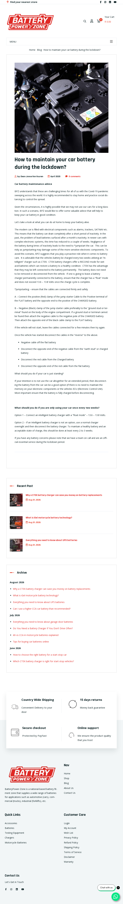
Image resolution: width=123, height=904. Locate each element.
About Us (69, 788)
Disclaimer (69, 856)
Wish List (68, 832)
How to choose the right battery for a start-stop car (40, 654)
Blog (39, 49)
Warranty (68, 861)
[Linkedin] (110, 2)
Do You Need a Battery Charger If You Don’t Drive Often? (43, 628)
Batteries (9, 828)
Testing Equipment (14, 832)
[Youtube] (115, 2)
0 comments (75, 176)
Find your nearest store (23, 2)
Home (32, 49)
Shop (66, 778)
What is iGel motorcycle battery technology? (49, 517)
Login (67, 823)
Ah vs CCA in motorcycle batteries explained (35, 635)
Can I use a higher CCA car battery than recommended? (41, 608)
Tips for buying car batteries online (31, 641)
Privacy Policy (71, 837)
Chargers (9, 837)
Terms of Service (73, 852)
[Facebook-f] (101, 2)
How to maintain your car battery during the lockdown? (71, 49)
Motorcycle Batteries (16, 842)
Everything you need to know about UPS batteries (51, 540)
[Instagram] (105, 2)
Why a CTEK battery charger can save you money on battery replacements (64, 495)
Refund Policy (71, 842)
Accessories (11, 823)
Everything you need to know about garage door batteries (43, 621)
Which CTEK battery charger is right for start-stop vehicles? (43, 661)
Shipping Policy (71, 847)
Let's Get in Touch (14, 882)
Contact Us (69, 792)
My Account (70, 828)
